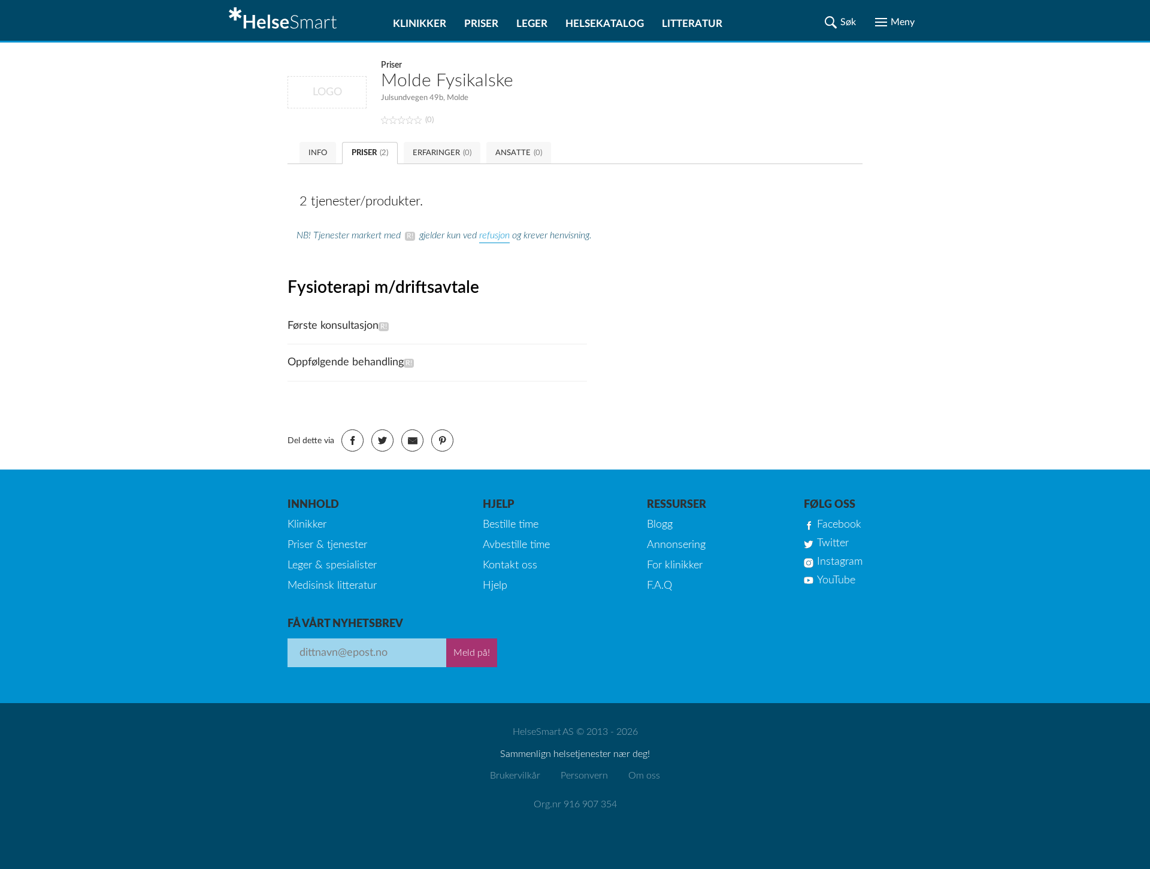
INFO (317, 153)
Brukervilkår (515, 775)
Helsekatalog (604, 24)
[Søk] (840, 22)
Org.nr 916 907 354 (575, 804)
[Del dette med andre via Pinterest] (442, 440)
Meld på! (471, 653)
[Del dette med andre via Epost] (412, 440)
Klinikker (419, 24)
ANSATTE (518, 153)
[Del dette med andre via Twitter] (382, 440)
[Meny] (894, 22)
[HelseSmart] (284, 20)
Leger (531, 24)
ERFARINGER (442, 153)
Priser (481, 24)
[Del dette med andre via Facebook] (352, 440)
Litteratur (692, 24)
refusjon (494, 235)
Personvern (584, 775)
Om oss (644, 775)
